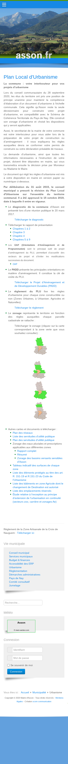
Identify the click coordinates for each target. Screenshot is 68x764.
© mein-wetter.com (21, 630)
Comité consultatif (19, 581)
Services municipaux (21, 556)
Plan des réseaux (23, 432)
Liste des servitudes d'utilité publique (34, 436)
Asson (21, 622)
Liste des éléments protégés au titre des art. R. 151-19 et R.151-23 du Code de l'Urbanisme (38, 476)
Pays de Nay (16, 578)
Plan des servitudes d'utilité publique (33, 440)
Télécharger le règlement (29, 307)
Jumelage (14, 585)
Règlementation (18, 570)
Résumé (22, 454)
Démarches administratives (24, 574)
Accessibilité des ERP (21, 563)
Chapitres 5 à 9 (21, 239)
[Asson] (34, 57)
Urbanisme (15, 567)
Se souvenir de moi (22, 665)
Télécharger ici (25, 532)
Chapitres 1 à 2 (21, 228)
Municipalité (39, 692)
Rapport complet (26, 450)
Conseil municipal (19, 552)
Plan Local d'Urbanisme (31, 77)
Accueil (25, 692)
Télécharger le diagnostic (29, 219)
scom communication (42, 701)
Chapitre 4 (19, 235)
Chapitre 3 (19, 232)
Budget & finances (19, 560)
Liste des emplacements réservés (32, 490)
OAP (15, 264)
